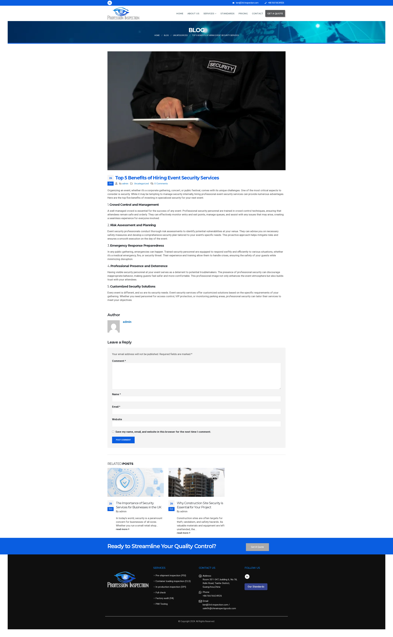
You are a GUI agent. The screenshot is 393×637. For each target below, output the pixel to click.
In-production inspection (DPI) (171, 586)
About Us (193, 13)
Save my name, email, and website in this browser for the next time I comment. (163, 431)
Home (179, 13)
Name (116, 394)
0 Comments (161, 183)
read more (122, 529)
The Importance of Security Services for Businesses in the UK (138, 505)
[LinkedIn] (109, 3)
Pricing (243, 13)
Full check (161, 592)
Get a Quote (275, 13)
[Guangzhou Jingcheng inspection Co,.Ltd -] (123, 13)
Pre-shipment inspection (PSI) (171, 575)
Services (208, 13)
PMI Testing (162, 604)
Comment (119, 360)
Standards (227, 13)
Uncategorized (141, 183)
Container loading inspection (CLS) (173, 581)
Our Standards (256, 586)
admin (125, 183)
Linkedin (247, 576)
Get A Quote (257, 547)
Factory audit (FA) (165, 598)
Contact (257, 13)
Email (116, 406)
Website (117, 419)
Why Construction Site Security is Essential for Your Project (200, 505)
